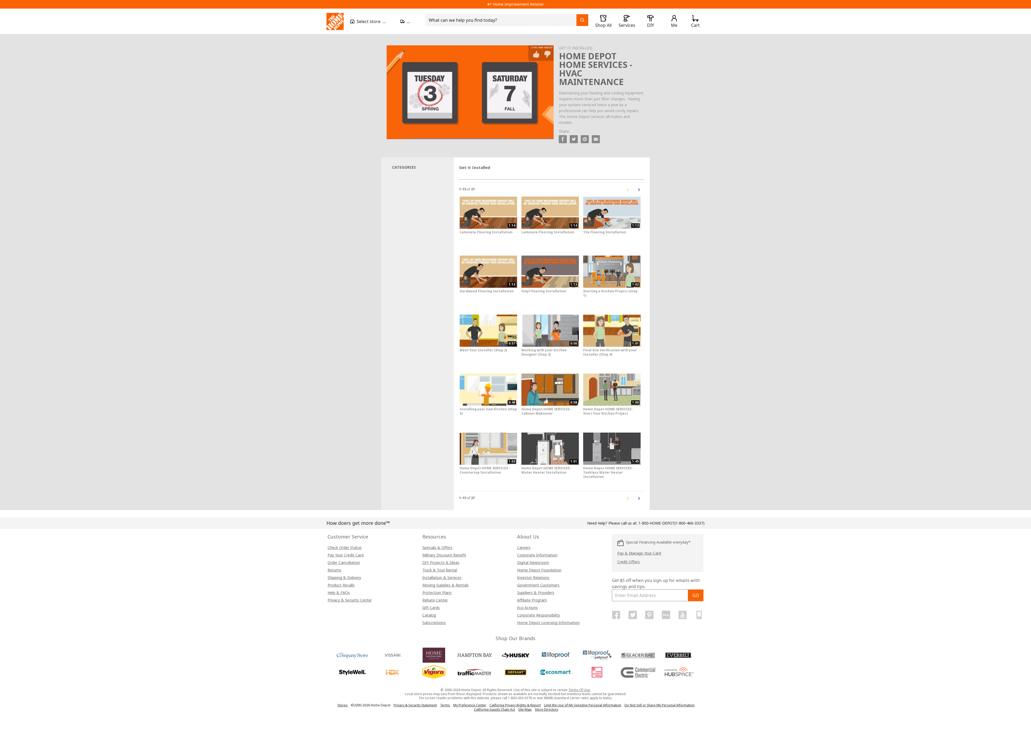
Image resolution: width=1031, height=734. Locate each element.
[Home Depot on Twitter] (633, 615)
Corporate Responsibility (538, 615)
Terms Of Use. (579, 690)
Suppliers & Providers (535, 592)
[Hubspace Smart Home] (679, 672)
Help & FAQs (339, 592)
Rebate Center (435, 600)
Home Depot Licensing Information (548, 622)
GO (695, 595)
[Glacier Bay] (638, 655)
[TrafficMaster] (475, 672)
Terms (445, 705)
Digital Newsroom (533, 562)
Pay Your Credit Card (346, 555)
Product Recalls (341, 585)
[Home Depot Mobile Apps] (699, 615)
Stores (342, 705)
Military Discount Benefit (444, 555)
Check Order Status (345, 547)
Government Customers (538, 585)
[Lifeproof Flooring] (556, 655)
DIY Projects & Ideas (440, 562)
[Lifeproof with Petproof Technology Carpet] (597, 655)
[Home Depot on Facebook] (616, 615)
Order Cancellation (344, 562)
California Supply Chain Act (494, 709)
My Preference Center (469, 705)
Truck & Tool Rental (439, 570)
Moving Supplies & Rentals (445, 585)
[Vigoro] (434, 672)
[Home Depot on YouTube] (682, 615)
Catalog (429, 615)
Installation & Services (442, 577)
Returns (334, 570)
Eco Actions (527, 607)
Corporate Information (537, 555)
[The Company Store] (352, 655)
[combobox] (502, 20)
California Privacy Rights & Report (515, 705)
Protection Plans (437, 592)
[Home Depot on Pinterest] (649, 615)
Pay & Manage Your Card (639, 553)
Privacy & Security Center (350, 600)
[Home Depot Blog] (666, 615)
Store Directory (546, 710)
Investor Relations (533, 577)
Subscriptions (434, 622)
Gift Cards (431, 607)
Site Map (525, 710)
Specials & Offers (437, 547)
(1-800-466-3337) (671, 523)
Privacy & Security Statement (415, 705)
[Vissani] (393, 655)
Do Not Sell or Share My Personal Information (660, 705)
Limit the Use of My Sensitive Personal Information (582, 705)
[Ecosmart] (556, 672)
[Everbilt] (679, 655)
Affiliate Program (532, 600)
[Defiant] (515, 672)
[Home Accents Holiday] (597, 672)
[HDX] (393, 672)
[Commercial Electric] (638, 672)
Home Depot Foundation (539, 570)
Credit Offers (628, 561)
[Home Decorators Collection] (434, 655)
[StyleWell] (352, 672)
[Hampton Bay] (475, 655)
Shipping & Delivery (344, 577)
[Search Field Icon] (582, 20)
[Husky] (515, 655)
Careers (524, 547)
